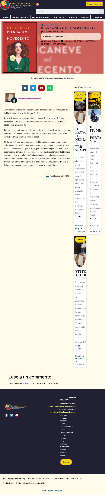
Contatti (85, 17)
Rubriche (57, 17)
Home (5, 17)
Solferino (56, 41)
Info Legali (7, 478)
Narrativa (55, 25)
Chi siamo (97, 17)
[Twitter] (11, 415)
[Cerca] (101, 11)
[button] (37, 4)
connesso (26, 383)
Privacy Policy (19, 478)
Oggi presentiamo (40, 17)
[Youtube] (17, 415)
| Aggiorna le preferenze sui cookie (29, 483)
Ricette (71, 17)
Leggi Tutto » (78, 214)
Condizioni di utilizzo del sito (39, 478)
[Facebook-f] (6, 415)
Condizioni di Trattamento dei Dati (67, 478)
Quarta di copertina (54, 37)
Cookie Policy (8, 483)
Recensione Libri (20, 17)
